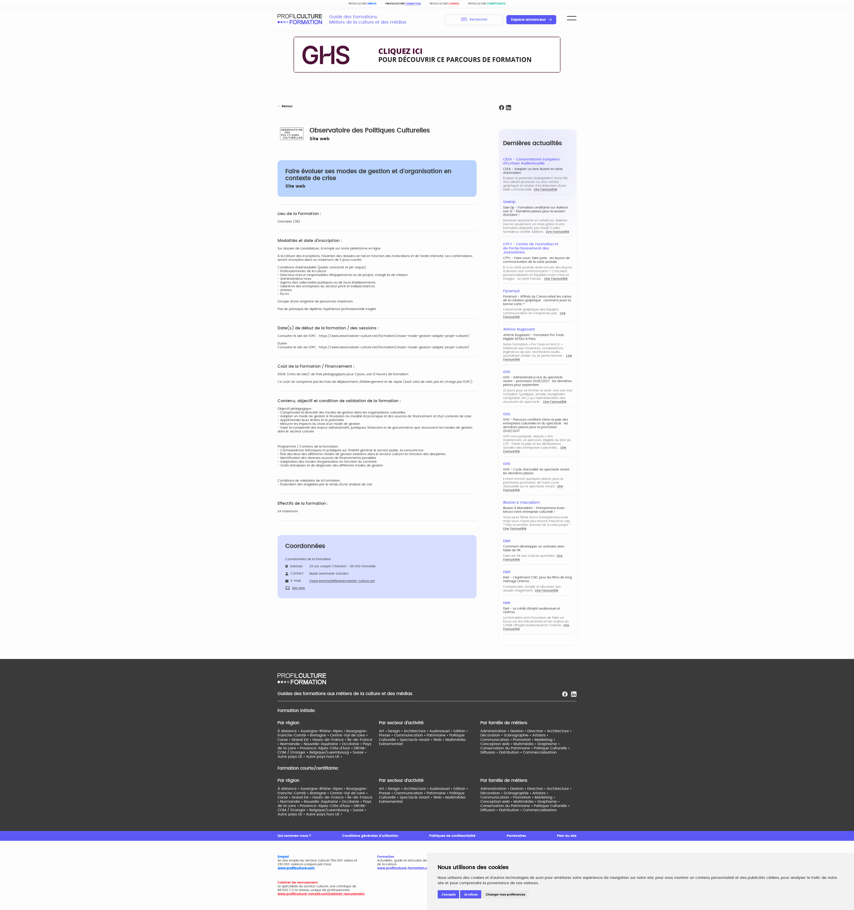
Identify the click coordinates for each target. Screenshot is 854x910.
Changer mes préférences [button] (505, 894)
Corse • (285, 740)
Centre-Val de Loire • (349, 735)
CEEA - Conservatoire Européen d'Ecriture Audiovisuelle (531, 161)
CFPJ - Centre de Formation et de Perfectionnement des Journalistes (530, 248)
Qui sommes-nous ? (294, 835)
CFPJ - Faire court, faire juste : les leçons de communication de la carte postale (536, 260)
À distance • (289, 731)
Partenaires (516, 835)
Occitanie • (352, 744)
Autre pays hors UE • (324, 756)
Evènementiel (391, 744)
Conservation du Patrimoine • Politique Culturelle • (525, 748)
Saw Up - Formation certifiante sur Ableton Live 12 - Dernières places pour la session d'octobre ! (535, 211)
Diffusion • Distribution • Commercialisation (518, 752)
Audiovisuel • (441, 731)
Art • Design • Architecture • (404, 731)
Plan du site (566, 835)
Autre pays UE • (292, 756)
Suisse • (359, 752)
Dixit (506, 541)
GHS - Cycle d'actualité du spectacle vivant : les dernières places (537, 471)
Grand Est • (302, 740)
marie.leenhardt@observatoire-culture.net (342, 580)
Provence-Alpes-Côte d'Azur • (327, 748)
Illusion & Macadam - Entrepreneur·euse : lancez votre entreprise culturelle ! (534, 510)
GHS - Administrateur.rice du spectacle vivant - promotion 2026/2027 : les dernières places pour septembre (537, 381)
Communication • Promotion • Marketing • (517, 740)
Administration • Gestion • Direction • (513, 731)
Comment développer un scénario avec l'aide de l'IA (534, 548)
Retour (287, 106)
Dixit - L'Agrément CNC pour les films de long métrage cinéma (537, 579)
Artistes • (540, 735)
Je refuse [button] (471, 894)
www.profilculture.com (296, 868)
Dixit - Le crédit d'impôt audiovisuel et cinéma (531, 610)
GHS (506, 372)
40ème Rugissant (519, 329)
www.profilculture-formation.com (405, 868)
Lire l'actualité (545, 189)
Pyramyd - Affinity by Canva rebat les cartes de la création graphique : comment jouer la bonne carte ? (537, 300)
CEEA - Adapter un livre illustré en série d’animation (533, 171)
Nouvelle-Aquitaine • (323, 744)
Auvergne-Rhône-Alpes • (323, 731)
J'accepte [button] (448, 894)
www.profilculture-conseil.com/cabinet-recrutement (321, 894)
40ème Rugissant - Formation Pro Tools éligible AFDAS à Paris (533, 337)
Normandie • (292, 744)
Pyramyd (511, 291)
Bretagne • (320, 735)
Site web (320, 139)
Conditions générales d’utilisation (370, 835)
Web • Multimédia (449, 740)
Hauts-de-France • (329, 740)
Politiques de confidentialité (452, 835)
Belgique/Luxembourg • (331, 752)
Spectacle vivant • (416, 740)
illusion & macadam (521, 502)
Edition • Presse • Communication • (423, 733)
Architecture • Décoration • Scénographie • (526, 733)
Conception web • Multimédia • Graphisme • (520, 744)
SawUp (509, 202)
